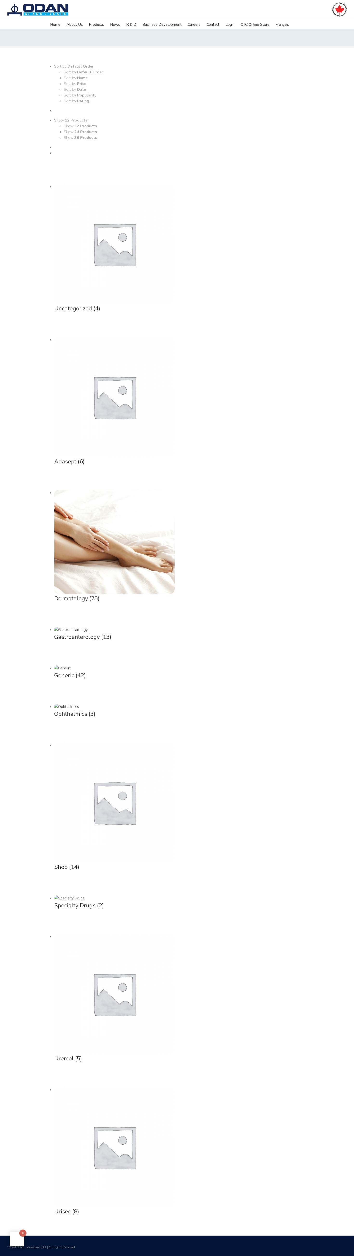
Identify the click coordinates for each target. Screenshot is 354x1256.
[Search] (296, 24)
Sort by (83, 72)
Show (80, 126)
